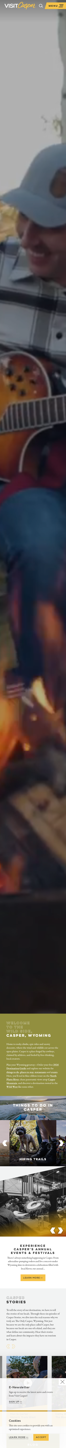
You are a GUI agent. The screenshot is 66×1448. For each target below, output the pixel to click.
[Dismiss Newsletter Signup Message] (62, 1381)
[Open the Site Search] (41, 6)
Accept (41, 1437)
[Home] (20, 6)
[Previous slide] (4, 1143)
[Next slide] (61, 1143)
